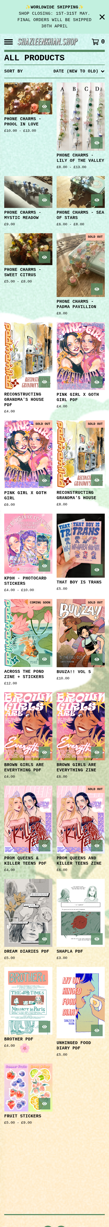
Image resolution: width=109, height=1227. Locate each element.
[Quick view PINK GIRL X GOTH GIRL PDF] (97, 382)
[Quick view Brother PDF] (44, 1027)
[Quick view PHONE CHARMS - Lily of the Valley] (97, 143)
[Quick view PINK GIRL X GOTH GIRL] (44, 480)
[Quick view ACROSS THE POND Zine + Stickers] (44, 659)
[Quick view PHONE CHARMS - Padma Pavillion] (97, 289)
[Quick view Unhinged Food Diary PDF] (97, 1030)
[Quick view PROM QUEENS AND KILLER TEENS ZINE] (97, 845)
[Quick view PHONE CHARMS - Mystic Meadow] (44, 200)
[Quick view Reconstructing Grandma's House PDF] (44, 382)
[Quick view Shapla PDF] (97, 939)
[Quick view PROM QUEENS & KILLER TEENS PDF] (44, 845)
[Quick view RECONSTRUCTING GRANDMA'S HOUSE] (97, 480)
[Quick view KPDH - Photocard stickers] (44, 566)
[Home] (47, 42)
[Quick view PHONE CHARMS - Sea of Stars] (97, 200)
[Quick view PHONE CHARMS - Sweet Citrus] (44, 257)
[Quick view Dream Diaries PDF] (44, 939)
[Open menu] (8, 42)
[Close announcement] (102, 17)
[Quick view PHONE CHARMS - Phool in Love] (44, 106)
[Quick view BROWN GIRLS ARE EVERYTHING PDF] (44, 752)
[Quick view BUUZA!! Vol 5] (97, 659)
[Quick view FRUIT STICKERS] (44, 1103)
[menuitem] (54, 71)
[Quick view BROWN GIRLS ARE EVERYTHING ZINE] (97, 752)
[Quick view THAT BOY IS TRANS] (97, 570)
